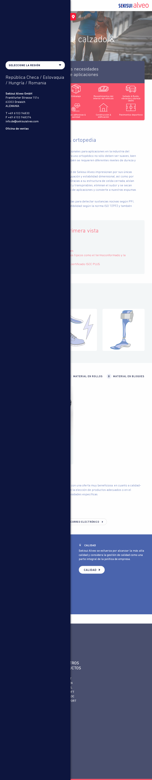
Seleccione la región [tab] (24, 65)
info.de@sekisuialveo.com (22, 121)
